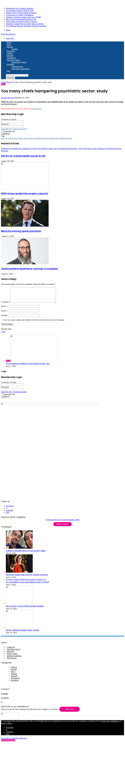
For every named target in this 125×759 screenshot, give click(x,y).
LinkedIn (4, 694)
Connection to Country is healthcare (20, 15)
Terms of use (12, 658)
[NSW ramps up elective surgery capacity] (25, 188)
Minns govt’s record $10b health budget (25, 606)
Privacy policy (12, 654)
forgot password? (20, 129)
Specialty (10, 56)
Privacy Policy (6, 723)
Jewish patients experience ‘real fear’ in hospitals (29, 268)
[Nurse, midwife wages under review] (19, 627)
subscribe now (35, 109)
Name (4, 306)
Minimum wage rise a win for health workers (27, 574)
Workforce (11, 51)
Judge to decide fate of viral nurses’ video (26, 550)
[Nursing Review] (8, 34)
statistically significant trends (61, 138)
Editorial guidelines (14, 656)
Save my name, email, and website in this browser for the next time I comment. (34, 320)
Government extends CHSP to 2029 (20, 11)
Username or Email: (8, 119)
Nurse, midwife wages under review (22, 630)
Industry (10, 47)
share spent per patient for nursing (37, 138)
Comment (5, 302)
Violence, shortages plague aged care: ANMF (23, 17)
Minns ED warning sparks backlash (21, 231)
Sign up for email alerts (20, 69)
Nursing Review (7, 98)
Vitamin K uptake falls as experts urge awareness (25, 24)
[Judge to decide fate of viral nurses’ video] (19, 548)
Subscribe (10, 64)
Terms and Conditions (109, 721)
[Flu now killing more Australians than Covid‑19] (26, 579)
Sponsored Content (19, 62)
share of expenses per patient (12, 138)
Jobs (8, 71)
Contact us (11, 647)
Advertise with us (13, 60)
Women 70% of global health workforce (21, 13)
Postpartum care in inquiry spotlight (19, 8)
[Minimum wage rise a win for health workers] (19, 572)
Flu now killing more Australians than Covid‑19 (27, 582)
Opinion (15, 49)
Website (4, 315)
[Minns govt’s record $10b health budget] (19, 603)
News (9, 45)
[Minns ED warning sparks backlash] (25, 226)
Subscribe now (17, 67)
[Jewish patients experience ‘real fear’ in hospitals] (25, 264)
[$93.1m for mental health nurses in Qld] (62, 151)
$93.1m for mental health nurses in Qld (21, 19)
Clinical (10, 53)
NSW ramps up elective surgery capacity (21, 21)
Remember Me (9, 131)
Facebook (5, 698)
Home (3, 82)
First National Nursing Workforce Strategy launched (26, 26)
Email (4, 311)
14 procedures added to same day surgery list (28, 363)
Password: (5, 124)
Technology (11, 58)
